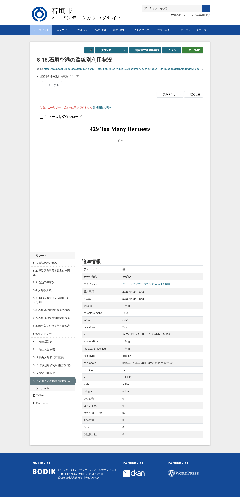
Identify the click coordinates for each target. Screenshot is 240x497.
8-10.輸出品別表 (42, 341)
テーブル (53, 85)
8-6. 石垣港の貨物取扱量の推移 (51, 310)
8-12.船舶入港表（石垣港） (49, 357)
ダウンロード (109, 49)
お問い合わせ (165, 30)
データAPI (194, 49)
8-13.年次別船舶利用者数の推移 (52, 365)
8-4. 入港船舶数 (42, 290)
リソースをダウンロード (63, 117)
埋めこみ (195, 94)
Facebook (41, 403)
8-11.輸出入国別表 (44, 349)
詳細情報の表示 (102, 107)
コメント (173, 49)
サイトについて (140, 30)
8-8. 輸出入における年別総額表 (51, 325)
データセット (41, 30)
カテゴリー (63, 30)
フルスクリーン (172, 94)
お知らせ (82, 30)
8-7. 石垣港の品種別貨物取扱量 (51, 318)
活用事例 (100, 30)
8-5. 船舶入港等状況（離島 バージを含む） (52, 300)
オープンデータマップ (193, 30)
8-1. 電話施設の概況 (45, 262)
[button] (123, 50)
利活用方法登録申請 (147, 49)
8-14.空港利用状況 (44, 373)
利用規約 (118, 30)
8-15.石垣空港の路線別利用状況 (52, 381)
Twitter (39, 395)
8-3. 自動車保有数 (43, 282)
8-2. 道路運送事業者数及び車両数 (51, 272)
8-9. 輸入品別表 (42, 333)
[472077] (81, 9)
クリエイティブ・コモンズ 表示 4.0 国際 (146, 284)
